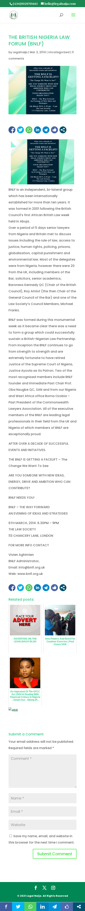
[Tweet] (20, 129)
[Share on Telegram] (45, 129)
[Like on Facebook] (54, 129)
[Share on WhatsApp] (29, 129)
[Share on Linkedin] (37, 129)
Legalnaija (20, 52)
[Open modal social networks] (63, 129)
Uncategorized (59, 52)
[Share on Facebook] (11, 129)
